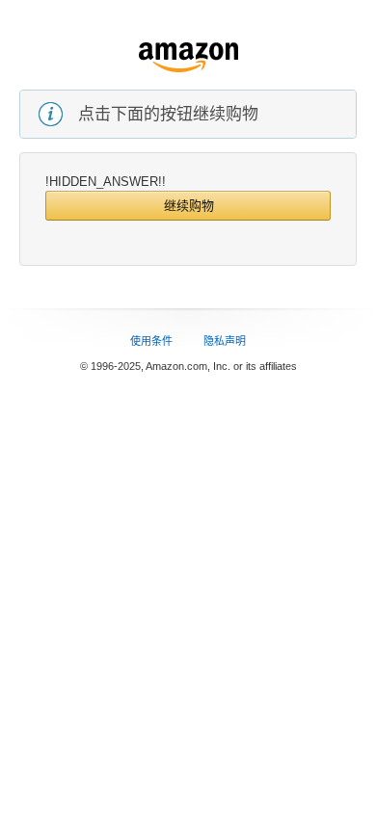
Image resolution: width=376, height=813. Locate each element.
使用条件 (151, 341)
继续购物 (189, 205)
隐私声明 (224, 341)
